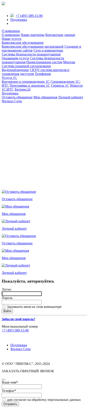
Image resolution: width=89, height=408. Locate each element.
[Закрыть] (3, 379)
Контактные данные (60, 35)
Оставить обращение (17, 97)
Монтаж (69, 62)
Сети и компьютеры (48, 50)
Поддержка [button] (10, 93)
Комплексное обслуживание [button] (23, 42)
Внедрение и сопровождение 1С (26, 81)
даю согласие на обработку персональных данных (43, 399)
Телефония (43, 74)
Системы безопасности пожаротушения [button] (31, 54)
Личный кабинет (70, 97)
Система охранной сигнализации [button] (26, 66)
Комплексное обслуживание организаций (33, 46)
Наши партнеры (32, 35)
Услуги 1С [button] (9, 78)
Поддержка (18, 19)
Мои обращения (45, 97)
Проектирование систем (44, 62)
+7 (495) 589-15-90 (29, 16)
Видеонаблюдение (15, 70)
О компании (11, 35)
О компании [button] (11, 31)
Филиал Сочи (12, 101)
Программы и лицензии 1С (30, 85)
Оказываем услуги (15, 58)
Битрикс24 (22, 89)
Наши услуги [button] (11, 39)
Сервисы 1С (60, 85)
